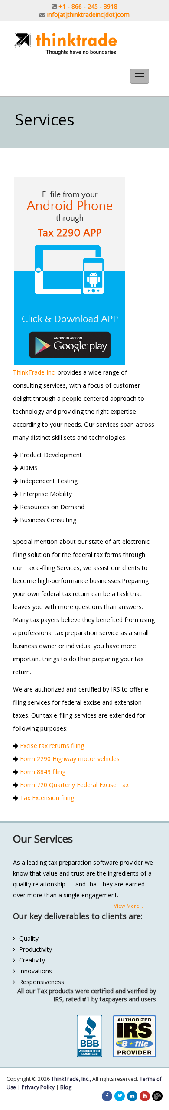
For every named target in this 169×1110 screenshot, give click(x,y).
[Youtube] (145, 1095)
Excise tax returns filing (51, 745)
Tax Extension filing (46, 798)
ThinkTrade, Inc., (71, 1079)
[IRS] (134, 1036)
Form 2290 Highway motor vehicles (69, 758)
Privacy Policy (38, 1087)
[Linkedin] (132, 1095)
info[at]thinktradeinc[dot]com (88, 14)
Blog (66, 1087)
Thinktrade (84, 44)
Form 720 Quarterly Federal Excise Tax (73, 785)
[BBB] (89, 1036)
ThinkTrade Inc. (34, 372)
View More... (128, 905)
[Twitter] (119, 1095)
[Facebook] (107, 1095)
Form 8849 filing (41, 771)
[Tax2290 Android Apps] (84, 271)
